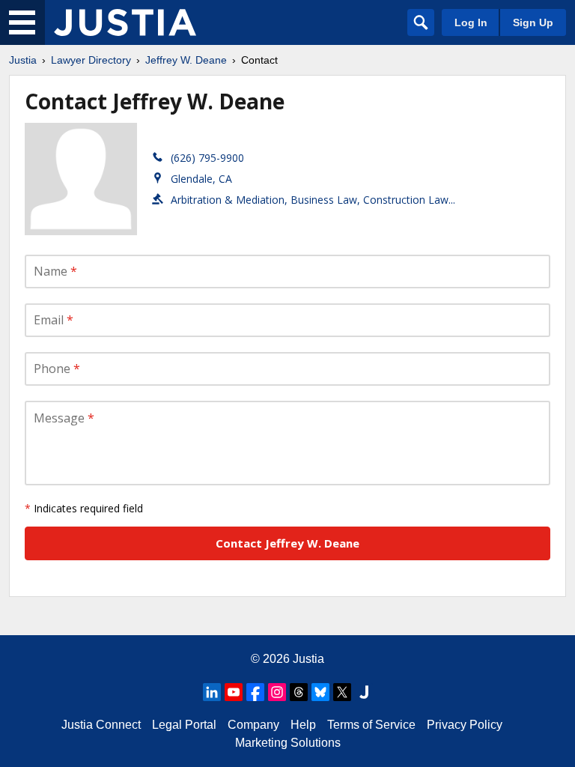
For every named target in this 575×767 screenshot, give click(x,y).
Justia (23, 60)
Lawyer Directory (91, 60)
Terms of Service (371, 724)
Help (303, 724)
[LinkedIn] (212, 692)
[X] (342, 692)
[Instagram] (277, 692)
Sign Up (533, 22)
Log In (470, 22)
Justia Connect (101, 724)
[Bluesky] (320, 692)
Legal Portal (184, 724)
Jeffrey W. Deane (186, 60)
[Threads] (299, 692)
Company (253, 724)
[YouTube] (234, 692)
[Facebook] (255, 692)
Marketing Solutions (288, 742)
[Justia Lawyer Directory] (125, 22)
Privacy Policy (464, 724)
